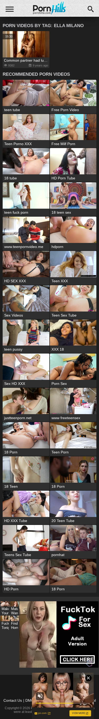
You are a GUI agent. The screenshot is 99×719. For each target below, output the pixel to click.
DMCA (30, 700)
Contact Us (12, 700)
